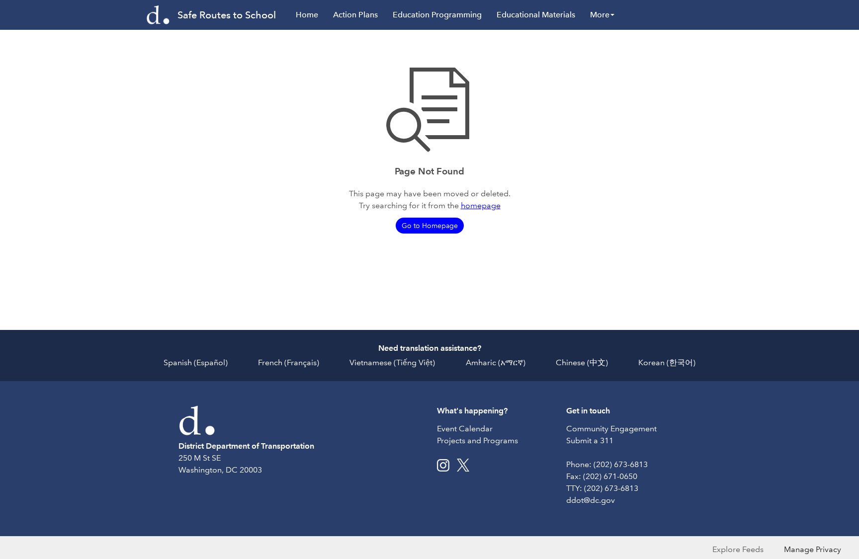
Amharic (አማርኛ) (495, 362)
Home (307, 14)
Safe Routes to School (226, 15)
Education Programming (437, 14)
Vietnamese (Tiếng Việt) (392, 362)
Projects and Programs (477, 440)
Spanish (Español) (196, 362)
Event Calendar (465, 428)
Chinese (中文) (582, 362)
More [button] (599, 14)
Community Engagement (611, 428)
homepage (481, 205)
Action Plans (355, 14)
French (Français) (288, 362)
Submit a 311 (589, 440)
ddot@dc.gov (590, 500)
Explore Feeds (738, 549)
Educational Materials (536, 14)
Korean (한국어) (666, 362)
